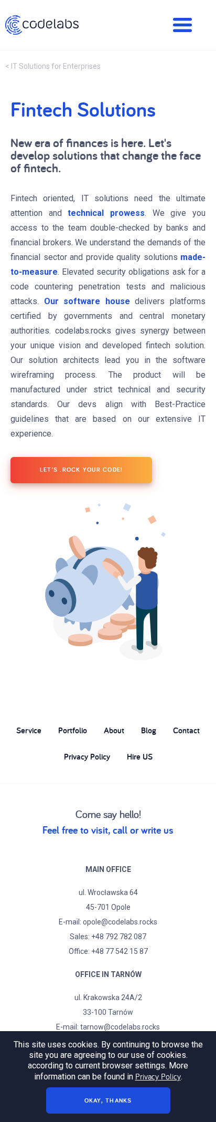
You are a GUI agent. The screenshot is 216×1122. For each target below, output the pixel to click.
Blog (148, 730)
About (114, 730)
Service (28, 730)
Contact (186, 730)
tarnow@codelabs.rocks (120, 1027)
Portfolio (72, 730)
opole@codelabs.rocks (120, 922)
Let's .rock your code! (81, 469)
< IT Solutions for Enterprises (53, 66)
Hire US (140, 756)
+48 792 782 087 (118, 936)
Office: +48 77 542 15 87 (108, 951)
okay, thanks (108, 1100)
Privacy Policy (87, 756)
